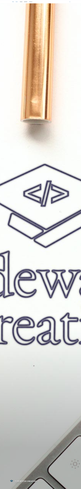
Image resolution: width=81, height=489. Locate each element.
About (17, 1)
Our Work (25, 1)
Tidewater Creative (26, 481)
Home (13, 1)
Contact (21, 1)
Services (30, 1)
